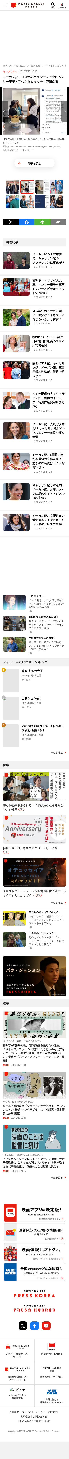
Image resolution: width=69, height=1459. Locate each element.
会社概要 (14, 1412)
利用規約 (53, 1412)
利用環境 (25, 1416)
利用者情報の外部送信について (34, 1421)
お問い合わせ (40, 1416)
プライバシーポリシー (33, 1412)
